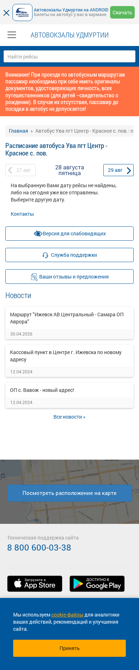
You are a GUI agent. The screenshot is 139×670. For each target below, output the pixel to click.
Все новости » (69, 416)
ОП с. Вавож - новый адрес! (42, 390)
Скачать (122, 12)
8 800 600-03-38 (39, 547)
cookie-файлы (67, 614)
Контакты (22, 213)
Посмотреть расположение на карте (69, 492)
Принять (70, 648)
